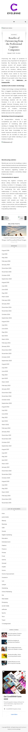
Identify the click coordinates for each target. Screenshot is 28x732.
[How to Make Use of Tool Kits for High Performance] (22, 218)
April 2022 (5, 421)
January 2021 (5, 467)
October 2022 (6, 399)
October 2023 (6, 357)
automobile (5, 517)
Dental (4, 531)
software (4, 609)
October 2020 (6, 478)
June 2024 (5, 328)
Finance (4, 549)
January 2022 (6, 431)
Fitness (4, 552)
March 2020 (5, 492)
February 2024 (6, 343)
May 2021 (4, 456)
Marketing (5, 588)
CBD (3, 527)
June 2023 (5, 371)
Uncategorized (6, 623)
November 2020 (6, 474)
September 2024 (7, 318)
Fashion (4, 545)
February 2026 (6, 261)
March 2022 (5, 424)
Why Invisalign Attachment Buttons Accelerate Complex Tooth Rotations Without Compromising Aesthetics (15, 648)
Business (14, 34)
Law (3, 581)
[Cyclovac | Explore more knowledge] (14, 9)
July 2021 (4, 453)
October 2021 (6, 442)
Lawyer (4, 584)
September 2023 (7, 360)
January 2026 (6, 264)
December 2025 (6, 268)
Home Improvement (8, 574)
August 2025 (5, 282)
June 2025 (5, 289)
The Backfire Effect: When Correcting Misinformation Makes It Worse (14, 655)
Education (5, 538)
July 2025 (4, 286)
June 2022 (5, 414)
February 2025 (6, 300)
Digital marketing (7, 535)
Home (4, 570)
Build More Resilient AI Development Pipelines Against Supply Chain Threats (14, 641)
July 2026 (4, 254)
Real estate (5, 598)
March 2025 (5, 296)
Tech (3, 616)
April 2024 (5, 335)
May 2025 (4, 293)
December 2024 (6, 307)
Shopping (5, 602)
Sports (4, 613)
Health (4, 566)
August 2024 (5, 321)
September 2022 (7, 403)
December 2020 (6, 470)
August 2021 (5, 449)
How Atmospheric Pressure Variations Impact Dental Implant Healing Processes (14, 634)
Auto (3, 513)
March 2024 (5, 339)
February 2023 (6, 385)
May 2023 (4, 375)
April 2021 (4, 460)
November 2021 (6, 438)
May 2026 (4, 257)
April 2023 (5, 378)
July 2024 (4, 325)
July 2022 (4, 410)
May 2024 (5, 332)
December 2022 (6, 392)
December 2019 (6, 499)
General (4, 563)
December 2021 (6, 435)
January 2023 (6, 389)
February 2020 (6, 495)
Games (4, 559)
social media (5, 606)
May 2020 (5, 488)
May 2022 (4, 417)
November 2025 (6, 272)
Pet (3, 595)
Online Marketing (7, 591)
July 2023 (4, 367)
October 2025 (6, 275)
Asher (19, 53)
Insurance (5, 577)
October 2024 (6, 314)
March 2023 (5, 382)
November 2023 (6, 353)
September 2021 (6, 446)
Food (3, 556)
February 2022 (6, 428)
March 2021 (5, 463)
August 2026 (5, 250)
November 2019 (6, 502)
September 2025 (7, 279)
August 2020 (5, 481)
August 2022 (5, 407)
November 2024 (6, 311)
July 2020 (4, 485)
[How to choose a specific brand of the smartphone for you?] (5, 218)
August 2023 (5, 364)
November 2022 (6, 396)
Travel (3, 620)
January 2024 (6, 346)
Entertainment (6, 542)
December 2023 (6, 350)
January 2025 (6, 303)
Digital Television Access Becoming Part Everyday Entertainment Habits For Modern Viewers (14, 662)
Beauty (4, 520)
